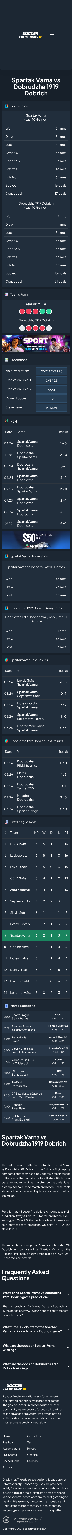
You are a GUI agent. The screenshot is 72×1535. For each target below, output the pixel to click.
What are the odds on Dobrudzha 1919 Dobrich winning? (30, 1366)
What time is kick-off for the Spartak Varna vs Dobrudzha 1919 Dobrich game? (32, 1329)
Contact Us (34, 1436)
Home (7, 1436)
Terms (31, 1442)
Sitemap (32, 1461)
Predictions (10, 1442)
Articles (7, 1467)
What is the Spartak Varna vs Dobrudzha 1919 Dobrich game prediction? (32, 1295)
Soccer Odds (11, 1461)
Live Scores (10, 1454)
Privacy (31, 1448)
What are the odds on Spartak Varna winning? (29, 1347)
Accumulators (11, 1448)
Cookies (32, 1454)
